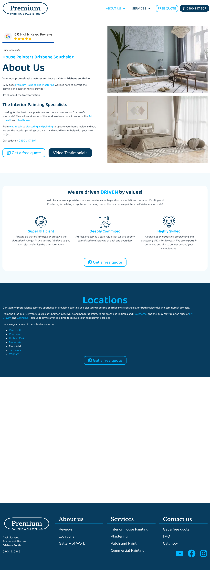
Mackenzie (15, 342)
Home (5, 50)
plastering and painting (39, 126)
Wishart (14, 354)
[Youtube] (180, 553)
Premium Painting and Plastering (34, 85)
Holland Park (16, 338)
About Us (113, 8)
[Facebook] (192, 553)
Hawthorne (23, 120)
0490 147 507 (27, 140)
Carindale (22, 318)
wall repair (15, 126)
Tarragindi (15, 350)
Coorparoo (15, 334)
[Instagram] (204, 553)
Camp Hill (15, 330)
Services (139, 8)
